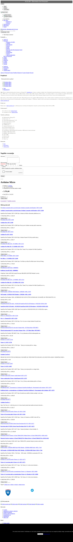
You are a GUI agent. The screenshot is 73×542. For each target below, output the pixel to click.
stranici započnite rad (5, 100)
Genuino (5, 69)
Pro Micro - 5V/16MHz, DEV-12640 (9, 258)
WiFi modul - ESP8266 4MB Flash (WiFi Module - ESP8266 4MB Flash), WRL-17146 (21, 450)
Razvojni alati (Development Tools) (14, 49)
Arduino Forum (14, 110)
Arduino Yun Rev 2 (5, 402)
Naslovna (5, 66)
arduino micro (21, 484)
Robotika (8, 51)
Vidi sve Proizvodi (7, 56)
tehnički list (29, 92)
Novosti (5, 64)
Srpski (9, 14)
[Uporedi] (9, 230)
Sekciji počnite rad (10, 105)
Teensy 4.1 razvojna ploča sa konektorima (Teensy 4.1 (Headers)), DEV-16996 (19, 474)
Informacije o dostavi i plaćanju (10, 511)
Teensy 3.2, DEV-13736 (6, 342)
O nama (5, 61)
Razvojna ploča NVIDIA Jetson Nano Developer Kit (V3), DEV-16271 (17, 426)
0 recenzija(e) (4, 201)
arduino (12, 484)
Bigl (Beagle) (9, 44)
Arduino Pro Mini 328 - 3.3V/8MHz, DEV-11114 (12, 282)
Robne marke (6, 523)
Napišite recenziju (11, 201)
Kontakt (5, 62)
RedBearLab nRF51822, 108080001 (9, 270)
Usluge (5, 57)
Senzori (8, 53)
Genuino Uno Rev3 (5, 354)
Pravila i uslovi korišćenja (9, 513)
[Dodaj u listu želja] (8, 230)
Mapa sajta (5, 517)
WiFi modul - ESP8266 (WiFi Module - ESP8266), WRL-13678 (16, 294)
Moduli (8, 48)
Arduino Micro (6, 70)
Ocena (2, 165)
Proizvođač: (6, 67)
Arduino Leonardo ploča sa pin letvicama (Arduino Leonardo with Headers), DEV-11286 (22, 210)
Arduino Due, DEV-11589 (7, 222)
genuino (16, 484)
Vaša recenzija (4, 162)
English (10, 16)
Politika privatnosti (7, 512)
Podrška (5, 58)
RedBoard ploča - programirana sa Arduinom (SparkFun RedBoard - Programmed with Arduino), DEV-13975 (27, 390)
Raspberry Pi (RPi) (10, 42)
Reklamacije (6, 516)
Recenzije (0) (6, 89)
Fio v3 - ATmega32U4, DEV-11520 (9, 318)
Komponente (9, 52)
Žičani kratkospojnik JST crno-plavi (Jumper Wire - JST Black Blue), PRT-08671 (20, 330)
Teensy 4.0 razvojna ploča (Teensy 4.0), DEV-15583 (13, 414)
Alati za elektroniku (10, 55)
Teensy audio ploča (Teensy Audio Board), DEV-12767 (14, 378)
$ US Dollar (6, 9)
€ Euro (5, 8)
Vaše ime (3, 156)
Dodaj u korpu (4, 198)
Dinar (5, 6)
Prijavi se (8, 23)
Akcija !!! (5, 39)
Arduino (8, 43)
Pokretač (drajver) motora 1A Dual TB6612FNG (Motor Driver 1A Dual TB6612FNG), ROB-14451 (25, 438)
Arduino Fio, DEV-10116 (7, 234)
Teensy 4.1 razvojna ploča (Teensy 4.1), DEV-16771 (13, 462)
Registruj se (9, 21)
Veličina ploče (6, 146)
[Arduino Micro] (7, 82)
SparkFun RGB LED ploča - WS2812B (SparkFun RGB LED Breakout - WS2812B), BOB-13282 (24, 306)
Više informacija (46, 534)
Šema (4, 143)
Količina (2, 196)
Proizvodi (5, 40)
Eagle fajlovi (6, 145)
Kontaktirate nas (7, 515)
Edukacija (5, 60)
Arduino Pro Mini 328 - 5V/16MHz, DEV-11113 (12, 246)
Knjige (7, 47)
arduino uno (7, 484)
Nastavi (2, 176)
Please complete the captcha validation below (12, 168)
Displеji (8, 46)
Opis (4, 88)
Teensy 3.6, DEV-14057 (6, 366)
